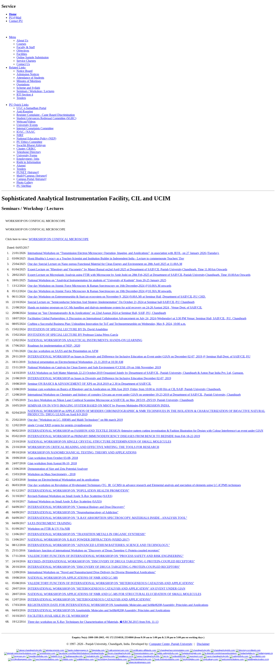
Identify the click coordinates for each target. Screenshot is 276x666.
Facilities (22, 54)
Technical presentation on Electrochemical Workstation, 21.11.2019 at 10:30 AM (75, 362)
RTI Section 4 (25, 94)
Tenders (21, 98)
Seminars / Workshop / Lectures (35, 91)
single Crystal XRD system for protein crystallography (60, 425)
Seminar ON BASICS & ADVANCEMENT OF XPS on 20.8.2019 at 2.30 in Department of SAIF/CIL (89, 383)
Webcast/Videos (26, 121)
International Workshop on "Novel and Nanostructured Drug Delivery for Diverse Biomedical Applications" (92, 572)
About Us (22, 40)
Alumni (21, 165)
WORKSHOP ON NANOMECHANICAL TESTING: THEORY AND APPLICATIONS (82, 452)
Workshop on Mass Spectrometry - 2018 (51, 474)
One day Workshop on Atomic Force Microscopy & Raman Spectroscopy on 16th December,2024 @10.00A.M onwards (99, 285)
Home (13, 14)
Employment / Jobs (28, 158)
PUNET (28, 172)
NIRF (20, 135)
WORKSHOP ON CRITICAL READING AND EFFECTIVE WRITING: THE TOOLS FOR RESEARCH (93, 447)
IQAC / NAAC (26, 131)
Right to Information (29, 162)
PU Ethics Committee (29, 141)
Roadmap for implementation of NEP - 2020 (54, 345)
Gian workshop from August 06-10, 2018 (52, 463)
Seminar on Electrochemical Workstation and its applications (63, 479)
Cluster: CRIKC (26, 148)
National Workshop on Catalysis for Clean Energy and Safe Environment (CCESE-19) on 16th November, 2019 (94, 367)
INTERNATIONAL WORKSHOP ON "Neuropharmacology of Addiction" (73, 512)
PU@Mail (15, 17)
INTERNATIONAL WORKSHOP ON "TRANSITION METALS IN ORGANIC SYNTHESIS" (87, 534)
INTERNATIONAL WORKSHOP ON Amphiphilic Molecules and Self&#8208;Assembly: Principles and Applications (99, 610)
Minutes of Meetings (29, 81)
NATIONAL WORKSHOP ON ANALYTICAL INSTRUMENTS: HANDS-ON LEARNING (85, 340)
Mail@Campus (32, 175)
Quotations (23, 84)
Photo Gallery (25, 182)
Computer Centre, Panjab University (170, 644)
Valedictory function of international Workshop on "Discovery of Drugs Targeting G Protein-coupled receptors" (94, 550)
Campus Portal (31, 179)
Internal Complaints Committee (35, 128)
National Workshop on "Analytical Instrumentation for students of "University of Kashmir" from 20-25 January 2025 (97, 280)
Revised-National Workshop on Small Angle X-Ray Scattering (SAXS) (70, 496)
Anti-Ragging (25, 111)
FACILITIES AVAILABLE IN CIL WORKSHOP (58, 615)
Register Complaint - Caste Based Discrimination (46, 114)
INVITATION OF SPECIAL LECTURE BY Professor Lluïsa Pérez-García (73, 334)
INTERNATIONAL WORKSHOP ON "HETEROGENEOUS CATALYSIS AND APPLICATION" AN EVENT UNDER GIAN (106, 588)
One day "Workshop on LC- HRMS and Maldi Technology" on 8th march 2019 (75, 419)
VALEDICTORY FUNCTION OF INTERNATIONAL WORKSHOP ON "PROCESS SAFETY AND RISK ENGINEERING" (106, 555)
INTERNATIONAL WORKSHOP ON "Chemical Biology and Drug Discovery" (76, 506)
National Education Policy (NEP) (36, 138)
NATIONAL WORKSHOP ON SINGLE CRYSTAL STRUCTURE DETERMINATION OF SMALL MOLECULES (99, 441)
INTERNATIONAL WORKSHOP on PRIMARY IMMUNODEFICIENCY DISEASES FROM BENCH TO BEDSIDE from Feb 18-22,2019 (114, 436)
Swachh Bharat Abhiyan (31, 145)
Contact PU (16, 21)
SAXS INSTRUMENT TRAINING (50, 523)
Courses (21, 43)
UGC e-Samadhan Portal (31, 108)
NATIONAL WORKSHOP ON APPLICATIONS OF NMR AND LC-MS (73, 577)
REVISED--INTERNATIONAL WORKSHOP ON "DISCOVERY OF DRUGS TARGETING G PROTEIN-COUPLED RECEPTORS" (111, 561)
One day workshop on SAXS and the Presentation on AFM (63, 351)
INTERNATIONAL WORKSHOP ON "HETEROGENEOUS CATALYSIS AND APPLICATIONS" (89, 599)
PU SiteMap (24, 185)
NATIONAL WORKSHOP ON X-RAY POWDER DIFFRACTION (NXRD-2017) (78, 539)
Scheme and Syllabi (28, 87)
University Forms (27, 155)
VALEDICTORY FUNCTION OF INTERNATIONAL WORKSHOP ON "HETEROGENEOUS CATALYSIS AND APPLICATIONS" (111, 583)
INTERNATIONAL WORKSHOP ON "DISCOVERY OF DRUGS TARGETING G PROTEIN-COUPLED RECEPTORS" (104, 566)
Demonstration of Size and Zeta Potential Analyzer (58, 468)
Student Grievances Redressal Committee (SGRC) (46, 118)
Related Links (17, 67)
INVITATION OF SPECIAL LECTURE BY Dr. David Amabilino (68, 329)
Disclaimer (203, 644)
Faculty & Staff (26, 47)
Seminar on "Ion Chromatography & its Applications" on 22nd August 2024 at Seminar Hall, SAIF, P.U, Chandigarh (97, 313)
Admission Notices (28, 74)
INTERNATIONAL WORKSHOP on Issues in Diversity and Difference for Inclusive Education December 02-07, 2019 (99, 378)
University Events (27, 125)
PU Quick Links (19, 104)
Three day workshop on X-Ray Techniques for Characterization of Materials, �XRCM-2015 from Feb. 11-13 (93, 621)
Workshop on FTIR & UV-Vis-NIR (49, 528)
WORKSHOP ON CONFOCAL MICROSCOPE (59, 239)
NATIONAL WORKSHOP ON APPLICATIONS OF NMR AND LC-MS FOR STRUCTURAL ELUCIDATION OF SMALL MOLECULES (114, 594)
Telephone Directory (29, 152)
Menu (12, 37)
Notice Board (24, 70)
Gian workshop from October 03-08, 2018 (53, 457)
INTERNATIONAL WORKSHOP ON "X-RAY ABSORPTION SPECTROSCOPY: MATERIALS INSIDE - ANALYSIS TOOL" (107, 517)
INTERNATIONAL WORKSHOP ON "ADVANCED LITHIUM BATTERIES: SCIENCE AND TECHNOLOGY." (99, 545)
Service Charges (26, 60)
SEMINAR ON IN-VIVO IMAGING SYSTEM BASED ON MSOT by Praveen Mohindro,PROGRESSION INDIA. (99, 405)
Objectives (23, 50)
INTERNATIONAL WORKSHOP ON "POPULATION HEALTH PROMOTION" (78, 490)
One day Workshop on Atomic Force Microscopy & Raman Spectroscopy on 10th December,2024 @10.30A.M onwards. (100, 291)
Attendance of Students (30, 77)
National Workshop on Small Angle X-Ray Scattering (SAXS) (65, 501)
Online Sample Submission (33, 57)
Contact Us (23, 64)
